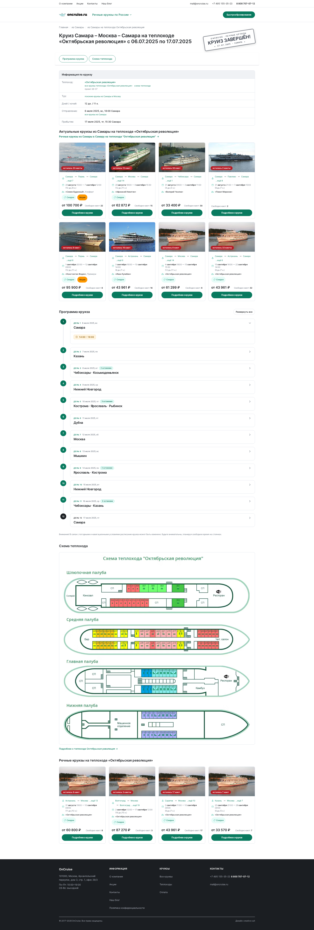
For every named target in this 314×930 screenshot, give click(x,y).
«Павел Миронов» (223, 192)
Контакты (92, 3)
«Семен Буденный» (74, 192)
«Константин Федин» (75, 274)
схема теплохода (142, 85)
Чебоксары (183, 176)
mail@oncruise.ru (199, 3)
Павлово (232, 176)
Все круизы (166, 876)
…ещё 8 (219, 180)
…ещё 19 (135, 805)
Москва (131, 176)
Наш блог (107, 3)
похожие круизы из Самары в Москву (103, 96)
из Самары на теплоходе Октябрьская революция (115, 27)
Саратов (169, 800)
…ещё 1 (169, 180)
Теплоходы (166, 884)
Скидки (70, 197)
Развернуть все (244, 311)
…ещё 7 (69, 180)
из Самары (78, 27)
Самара (69, 176)
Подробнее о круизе (82, 212)
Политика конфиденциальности (127, 907)
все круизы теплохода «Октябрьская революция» (108, 85)
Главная (63, 27)
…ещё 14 (120, 180)
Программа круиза (73, 58)
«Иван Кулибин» (123, 274)
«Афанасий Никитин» (125, 192)
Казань (218, 800)
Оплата (164, 892)
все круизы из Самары (95, 114)
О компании (65, 3)
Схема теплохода (102, 58)
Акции (79, 3)
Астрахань (133, 256)
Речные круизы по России (110, 14)
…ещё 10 (191, 800)
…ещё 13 (93, 800)
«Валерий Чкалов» (174, 192)
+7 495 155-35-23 (222, 3)
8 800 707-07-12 (245, 3)
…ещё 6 (119, 260)
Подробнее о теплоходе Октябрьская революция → (88, 748)
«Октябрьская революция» (100, 82)
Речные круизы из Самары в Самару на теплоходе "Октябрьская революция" (107, 136)
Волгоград (120, 800)
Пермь (81, 176)
